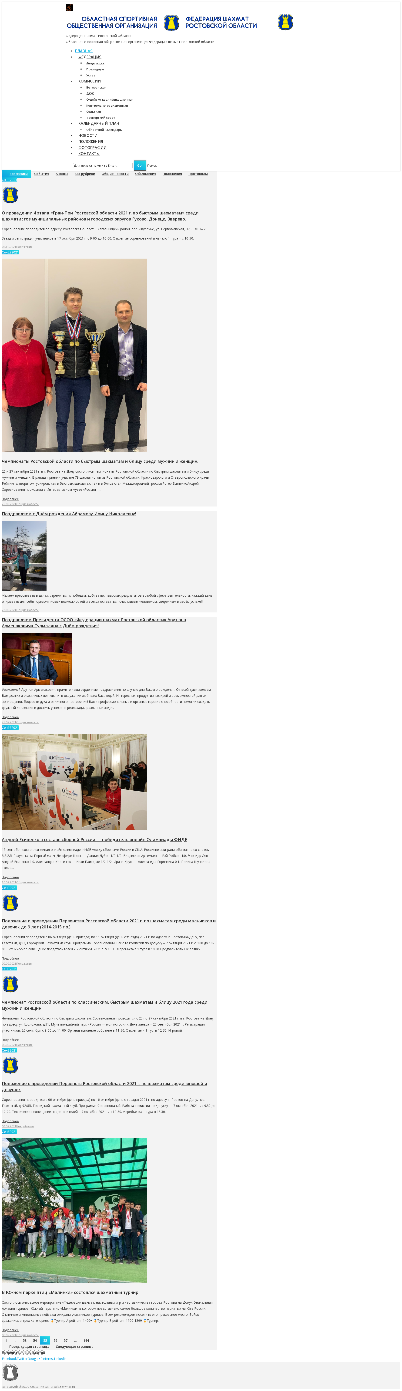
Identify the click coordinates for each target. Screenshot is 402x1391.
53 (25, 1340)
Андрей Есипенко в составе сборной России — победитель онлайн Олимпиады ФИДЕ (94, 839)
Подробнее (10, 499)
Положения (172, 173)
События (41, 173)
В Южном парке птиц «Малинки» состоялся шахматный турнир (70, 1292)
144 (86, 1340)
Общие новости (115, 173)
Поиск (152, 165)
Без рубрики (85, 173)
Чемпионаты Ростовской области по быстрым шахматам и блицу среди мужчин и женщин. (100, 461)
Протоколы (198, 173)
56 (55, 1340)
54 (35, 1340)
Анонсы (62, 173)
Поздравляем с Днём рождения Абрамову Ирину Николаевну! (69, 513)
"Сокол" (155, 7)
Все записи (19, 173)
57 (65, 1340)
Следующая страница (75, 1346)
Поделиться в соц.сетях (23, 1352)
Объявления (145, 173)
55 (45, 1340)
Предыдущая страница (29, 1346)
